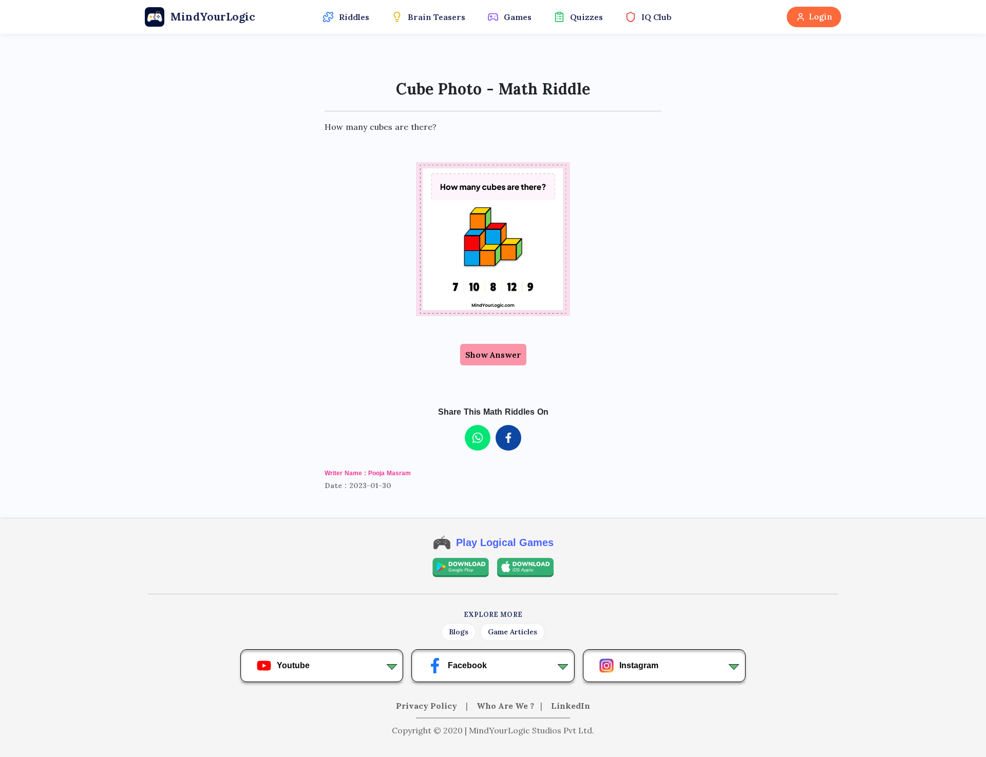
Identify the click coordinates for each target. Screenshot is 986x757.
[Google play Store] (460, 567)
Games (518, 17)
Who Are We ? (505, 706)
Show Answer (493, 355)
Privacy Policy (427, 706)
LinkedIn (570, 706)
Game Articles (512, 631)
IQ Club (656, 17)
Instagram (638, 665)
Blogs (458, 631)
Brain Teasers (436, 17)
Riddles (354, 17)
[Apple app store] (525, 567)
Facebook (467, 665)
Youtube (293, 665)
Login (820, 17)
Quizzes (586, 17)
